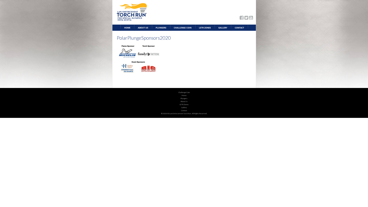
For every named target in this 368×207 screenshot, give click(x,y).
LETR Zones (205, 27)
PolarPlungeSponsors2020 (144, 38)
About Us (143, 27)
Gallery (222, 27)
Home (127, 27)
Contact (239, 27)
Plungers (161, 27)
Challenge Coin (182, 27)
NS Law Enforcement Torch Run (179, 113)
